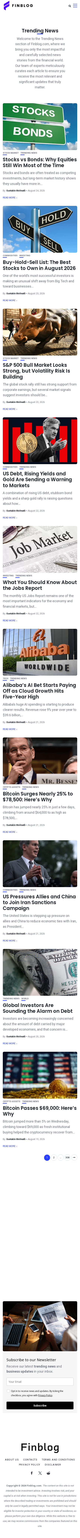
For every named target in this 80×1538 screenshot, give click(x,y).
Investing (24, 256)
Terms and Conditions (58, 1459)
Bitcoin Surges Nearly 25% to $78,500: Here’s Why (38, 796)
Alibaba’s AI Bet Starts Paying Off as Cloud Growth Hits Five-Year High (39, 691)
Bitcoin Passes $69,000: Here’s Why (40, 1111)
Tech (5, 678)
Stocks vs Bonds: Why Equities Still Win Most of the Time (40, 162)
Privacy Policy (45, 1395)
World (25, 999)
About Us (12, 1459)
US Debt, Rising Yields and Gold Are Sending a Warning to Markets (37, 479)
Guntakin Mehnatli (15, 190)
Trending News (28, 153)
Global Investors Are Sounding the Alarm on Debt (38, 1008)
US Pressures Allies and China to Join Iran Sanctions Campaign (39, 902)
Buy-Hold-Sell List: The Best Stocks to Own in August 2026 (39, 265)
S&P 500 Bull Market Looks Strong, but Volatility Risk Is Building (36, 371)
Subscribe (40, 1405)
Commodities (10, 256)
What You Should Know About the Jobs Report (40, 585)
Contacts (30, 1459)
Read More (9, 197)
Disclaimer (53, 1464)
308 (67, 1157)
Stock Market (11, 153)
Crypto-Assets (11, 787)
